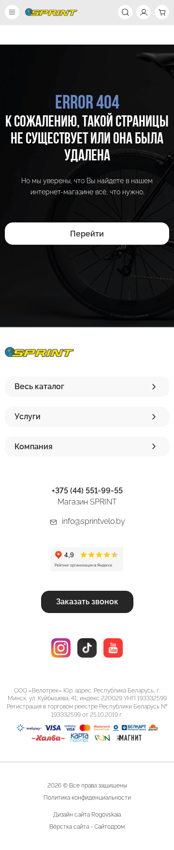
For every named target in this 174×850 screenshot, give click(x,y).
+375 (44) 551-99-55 (87, 490)
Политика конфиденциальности (87, 797)
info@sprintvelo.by (93, 521)
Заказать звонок (87, 601)
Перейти (87, 233)
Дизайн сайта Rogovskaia (87, 814)
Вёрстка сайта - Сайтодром (87, 826)
